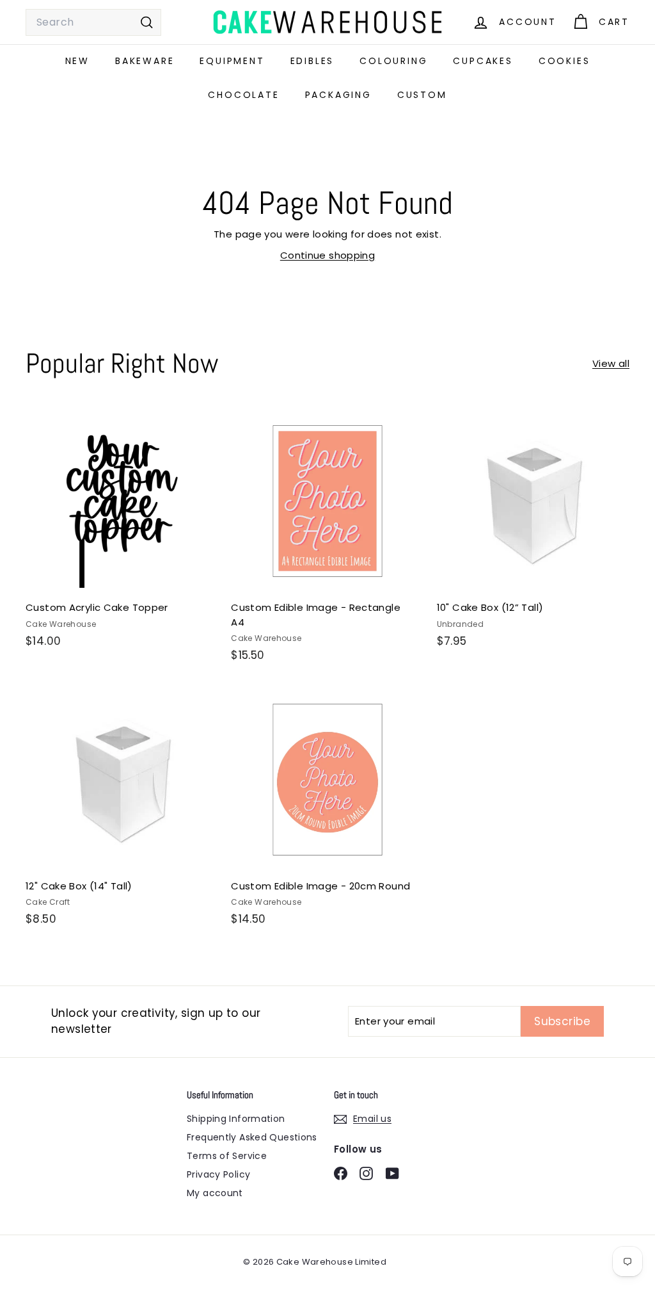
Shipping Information (236, 1118)
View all (610, 363)
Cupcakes (482, 60)
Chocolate (243, 94)
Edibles (312, 60)
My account (215, 1193)
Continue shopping (327, 255)
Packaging (338, 94)
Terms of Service (227, 1155)
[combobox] (93, 22)
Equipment (232, 60)
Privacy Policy (218, 1174)
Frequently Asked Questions (252, 1137)
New (77, 60)
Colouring (393, 60)
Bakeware (144, 60)
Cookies (564, 60)
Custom (422, 94)
